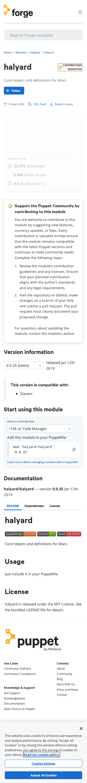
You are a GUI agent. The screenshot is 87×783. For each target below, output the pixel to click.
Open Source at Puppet (19, 709)
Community (64, 674)
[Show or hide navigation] (80, 12)
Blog (60, 679)
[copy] (74, 449)
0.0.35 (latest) (17, 365)
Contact (62, 695)
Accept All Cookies (43, 775)
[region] (43, 752)
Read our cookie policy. (41, 754)
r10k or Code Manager (28, 428)
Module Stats (17, 158)
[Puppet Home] (33, 652)
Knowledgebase (14, 698)
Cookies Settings (43, 764)
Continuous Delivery (17, 668)
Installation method (20, 421)
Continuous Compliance (20, 674)
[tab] (13, 505)
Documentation (14, 703)
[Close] (81, 728)
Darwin (26, 393)
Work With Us (66, 684)
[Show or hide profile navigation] (71, 9)
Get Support (12, 693)
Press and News (67, 690)
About (61, 668)
